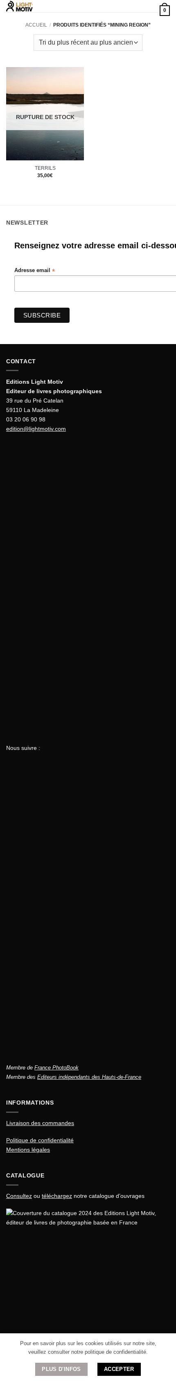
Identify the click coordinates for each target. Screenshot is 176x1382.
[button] (85, 9)
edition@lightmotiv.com (36, 428)
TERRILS (45, 168)
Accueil (36, 25)
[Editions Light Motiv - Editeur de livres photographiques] (40, 6)
